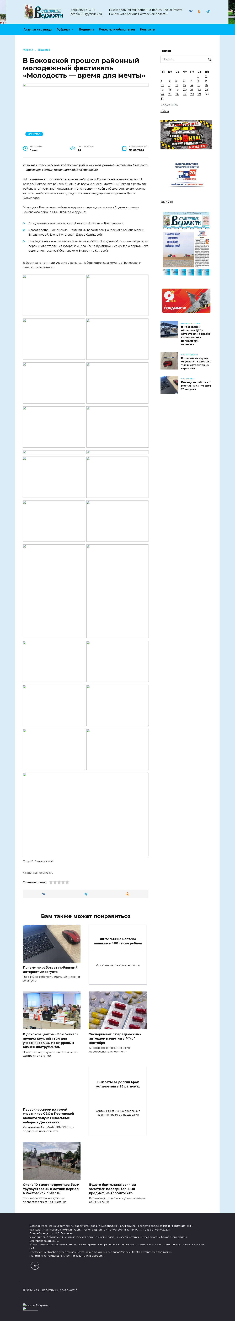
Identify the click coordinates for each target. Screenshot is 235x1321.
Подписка (86, 29)
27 (184, 94)
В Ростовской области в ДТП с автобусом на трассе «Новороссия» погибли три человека (195, 335)
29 (199, 94)
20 (185, 89)
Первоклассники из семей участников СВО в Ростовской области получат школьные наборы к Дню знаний (48, 1115)
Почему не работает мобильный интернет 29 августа (50, 970)
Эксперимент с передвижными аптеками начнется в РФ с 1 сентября (115, 1038)
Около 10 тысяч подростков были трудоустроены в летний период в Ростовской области (51, 1189)
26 (177, 94)
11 (169, 85)
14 (191, 85)
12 (176, 85)
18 (169, 89)
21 (191, 89)
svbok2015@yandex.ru (86, 14)
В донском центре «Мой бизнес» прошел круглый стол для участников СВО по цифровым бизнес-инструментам (50, 1040)
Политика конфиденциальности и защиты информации (67, 1255)
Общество (34, 134)
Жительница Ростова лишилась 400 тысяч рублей (118, 941)
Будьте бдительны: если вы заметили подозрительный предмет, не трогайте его (112, 1189)
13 (184, 85)
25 (170, 94)
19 (176, 89)
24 (162, 94)
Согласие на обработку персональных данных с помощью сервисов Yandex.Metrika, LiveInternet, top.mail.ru (101, 1252)
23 (207, 89)
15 (198, 85)
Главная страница (38, 29)
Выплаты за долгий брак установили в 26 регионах (118, 1084)
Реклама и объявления (117, 29)
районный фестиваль (39, 872)
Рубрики (63, 29)
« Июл (165, 111)
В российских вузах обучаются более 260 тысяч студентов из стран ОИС (196, 363)
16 (206, 85)
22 (199, 89)
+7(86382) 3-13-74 (83, 10)
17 (162, 89)
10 (162, 85)
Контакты (147, 29)
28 (192, 94)
